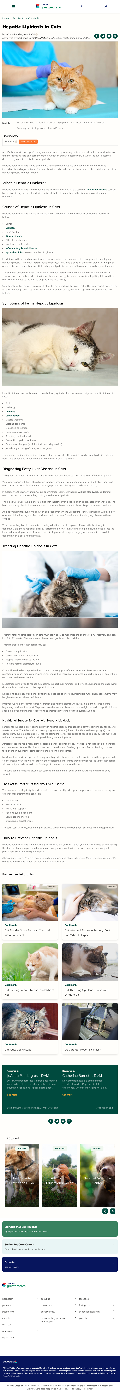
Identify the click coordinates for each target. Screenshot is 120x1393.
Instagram (84, 1305)
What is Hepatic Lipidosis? (31, 122)
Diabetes (11, 227)
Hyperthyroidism (15, 252)
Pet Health (19, 18)
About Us (45, 1298)
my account (8, 1337)
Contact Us (46, 1305)
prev (105, 1211)
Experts (6, 1318)
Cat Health (34, 18)
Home (5, 18)
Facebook (84, 1298)
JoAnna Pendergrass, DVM (21, 34)
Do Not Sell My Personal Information (53, 1320)
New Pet (6, 1324)
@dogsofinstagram (89, 1311)
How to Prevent (55, 128)
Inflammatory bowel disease (21, 248)
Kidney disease (14, 236)
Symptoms (63, 122)
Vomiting (11, 411)
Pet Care (6, 1305)
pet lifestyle (8, 1311)
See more (12, 1094)
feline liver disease (97, 189)
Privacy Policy (48, 1311)
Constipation (13, 415)
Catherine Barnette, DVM (31, 37)
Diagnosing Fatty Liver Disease (87, 122)
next (112, 1211)
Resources (7, 1330)
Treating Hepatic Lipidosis (31, 128)
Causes (51, 122)
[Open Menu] (14, 6)
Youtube (83, 1318)
